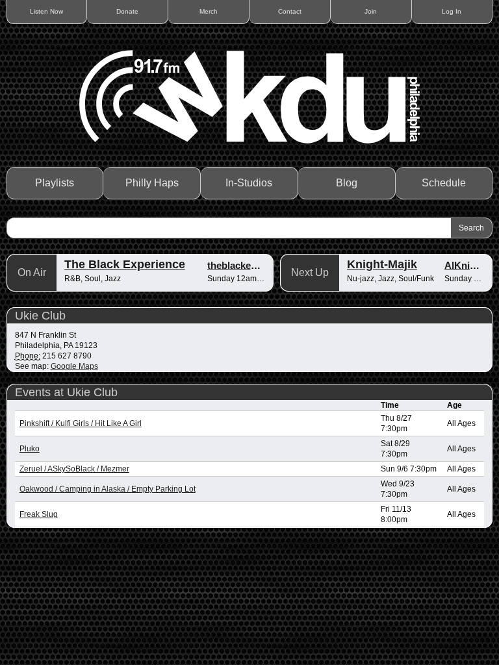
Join (371, 11)
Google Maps (74, 366)
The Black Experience (124, 264)
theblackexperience (251, 265)
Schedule (444, 182)
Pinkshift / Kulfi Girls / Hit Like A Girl (80, 423)
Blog (346, 182)
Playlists (54, 182)
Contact (289, 11)
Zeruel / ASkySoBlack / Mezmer (74, 468)
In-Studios (248, 182)
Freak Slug (38, 514)
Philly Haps (152, 182)
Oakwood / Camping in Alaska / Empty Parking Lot (107, 489)
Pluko (29, 448)
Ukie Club (40, 315)
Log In (451, 11)
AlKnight (464, 265)
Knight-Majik (382, 264)
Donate (127, 11)
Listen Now (46, 11)
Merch (208, 11)
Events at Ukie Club (66, 392)
